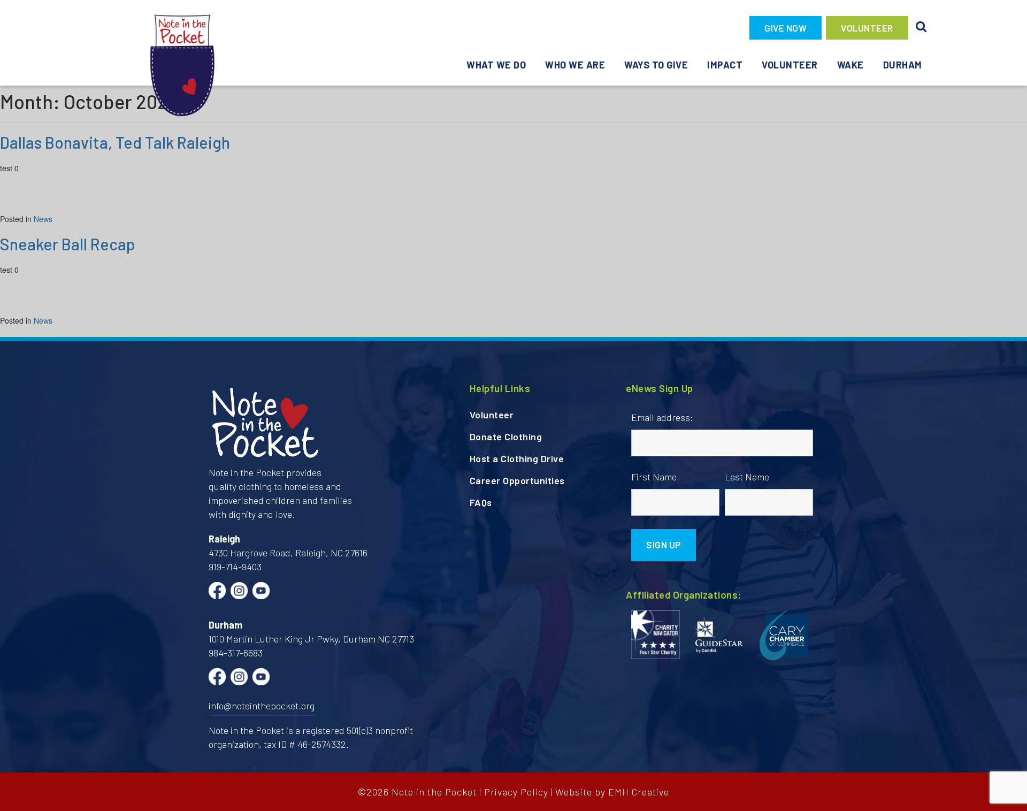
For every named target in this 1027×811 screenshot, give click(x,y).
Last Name (747, 477)
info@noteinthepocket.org (262, 705)
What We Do (496, 65)
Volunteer (790, 65)
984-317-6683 (236, 653)
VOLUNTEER (867, 27)
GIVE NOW (785, 27)
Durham (902, 65)
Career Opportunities (517, 480)
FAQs (481, 502)
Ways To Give (656, 65)
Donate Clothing (506, 436)
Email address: (662, 417)
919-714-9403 (235, 566)
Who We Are (575, 65)
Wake (850, 65)
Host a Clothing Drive (517, 458)
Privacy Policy (516, 792)
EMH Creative (638, 792)
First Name (654, 477)
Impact (724, 65)
